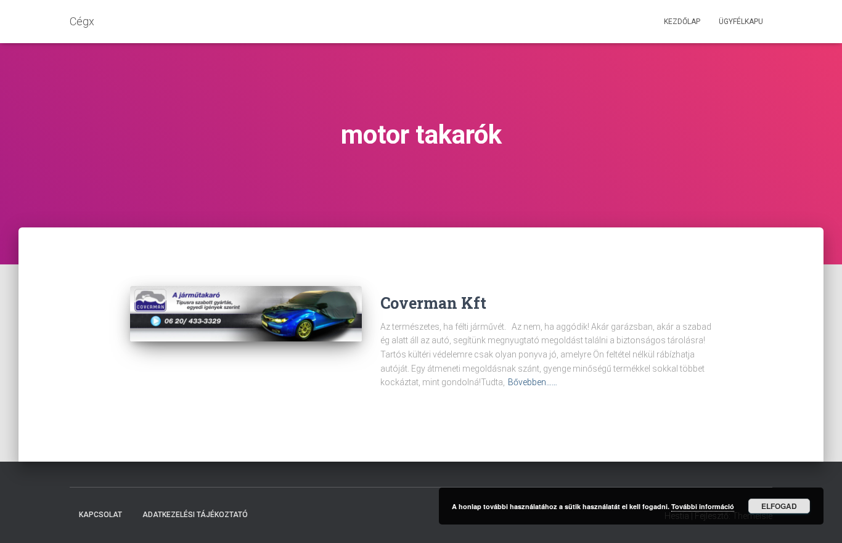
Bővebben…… (532, 382)
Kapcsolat (100, 514)
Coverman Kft (433, 303)
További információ (702, 506)
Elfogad (779, 506)
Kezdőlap (682, 21)
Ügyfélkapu (741, 21)
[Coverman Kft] (246, 313)
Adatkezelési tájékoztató (195, 514)
